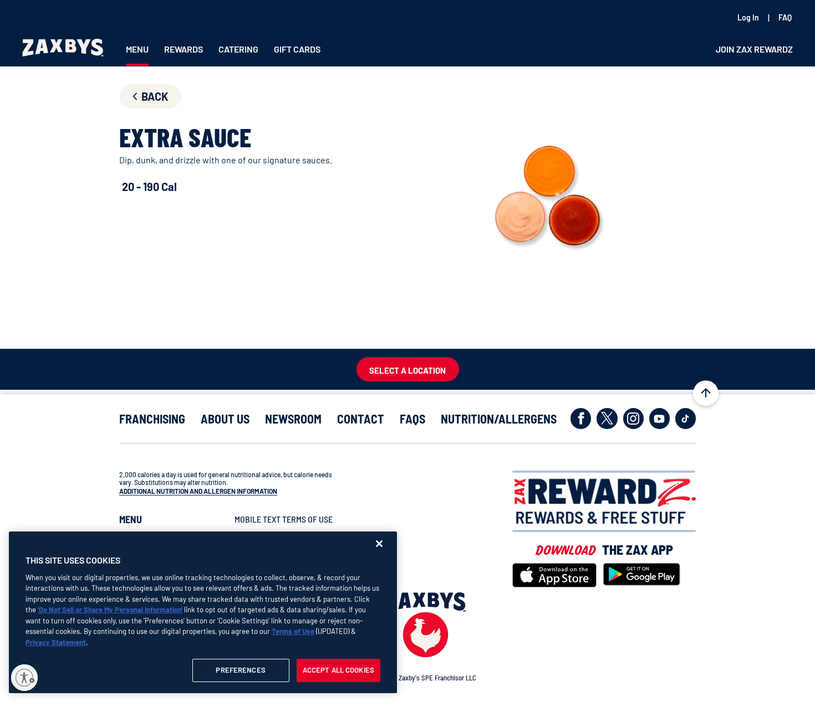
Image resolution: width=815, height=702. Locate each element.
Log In (748, 17)
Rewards (183, 49)
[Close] (379, 543)
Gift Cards (297, 49)
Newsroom (293, 419)
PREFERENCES (240, 669)
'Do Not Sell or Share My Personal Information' (110, 609)
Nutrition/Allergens (499, 419)
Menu (137, 49)
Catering (238, 49)
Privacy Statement (56, 642)
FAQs (412, 419)
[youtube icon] (659, 418)
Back (155, 96)
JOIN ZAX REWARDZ (754, 49)
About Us (225, 419)
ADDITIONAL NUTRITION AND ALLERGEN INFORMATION (198, 491)
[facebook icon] (580, 418)
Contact (360, 419)
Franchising (152, 419)
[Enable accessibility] (24, 677)
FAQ (785, 17)
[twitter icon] (607, 418)
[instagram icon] (633, 418)
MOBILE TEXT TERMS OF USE (284, 519)
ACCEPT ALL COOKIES (338, 669)
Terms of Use (293, 631)
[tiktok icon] (685, 418)
